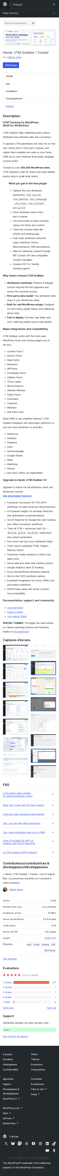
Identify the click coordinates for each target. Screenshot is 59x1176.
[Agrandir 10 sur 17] (52, 653)
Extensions (37, 1064)
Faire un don (39, 1089)
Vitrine (34, 1054)
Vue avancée (10, 958)
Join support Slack (17, 616)
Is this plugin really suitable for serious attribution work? (18, 794)
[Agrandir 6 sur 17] (24, 741)
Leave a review (15, 612)
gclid (29, 944)
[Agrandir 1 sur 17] (24, 648)
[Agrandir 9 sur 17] (52, 648)
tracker (37, 944)
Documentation (15, 607)
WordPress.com (12, 1108)
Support (10, 106)
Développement (14, 98)
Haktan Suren (14, 57)
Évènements (37, 1084)
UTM (53, 944)
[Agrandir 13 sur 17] (52, 700)
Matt (7, 1113)
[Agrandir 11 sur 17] (52, 664)
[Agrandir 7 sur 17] (24, 757)
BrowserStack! (21, 631)
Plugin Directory (10, 13)
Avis (8, 83)
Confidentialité (10, 1069)
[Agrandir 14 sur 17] (52, 717)
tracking (45, 944)
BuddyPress (10, 1123)
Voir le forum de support (15, 1036)
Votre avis (8, 1007)
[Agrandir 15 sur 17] (52, 737)
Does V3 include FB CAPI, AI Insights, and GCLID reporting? (19, 842)
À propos (7, 1054)
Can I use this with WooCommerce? (21, 823)
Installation (11, 91)
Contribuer (36, 1078)
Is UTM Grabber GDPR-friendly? (20, 852)
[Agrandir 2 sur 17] (24, 667)
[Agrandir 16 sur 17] (52, 752)
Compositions (38, 1069)
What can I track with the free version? (23, 805)
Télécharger (11, 65)
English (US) (50, 938)
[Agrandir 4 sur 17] (24, 704)
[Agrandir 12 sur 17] (52, 681)
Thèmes (35, 1059)
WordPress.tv (11, 1098)
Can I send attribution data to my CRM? (24, 832)
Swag (35, 1094)
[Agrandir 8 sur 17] (24, 761)
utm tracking (50, 950)
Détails (9, 76)
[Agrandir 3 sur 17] (24, 685)
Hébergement (10, 1064)
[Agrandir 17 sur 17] (52, 769)
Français (14, 1136)
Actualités (8, 1059)
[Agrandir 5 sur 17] (24, 722)
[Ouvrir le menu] (54, 4)
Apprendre (8, 1078)
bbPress (8, 1118)
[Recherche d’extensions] (33, 23)
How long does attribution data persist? (24, 814)
